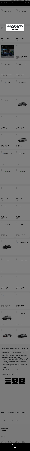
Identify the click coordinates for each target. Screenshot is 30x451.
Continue (15, 29)
